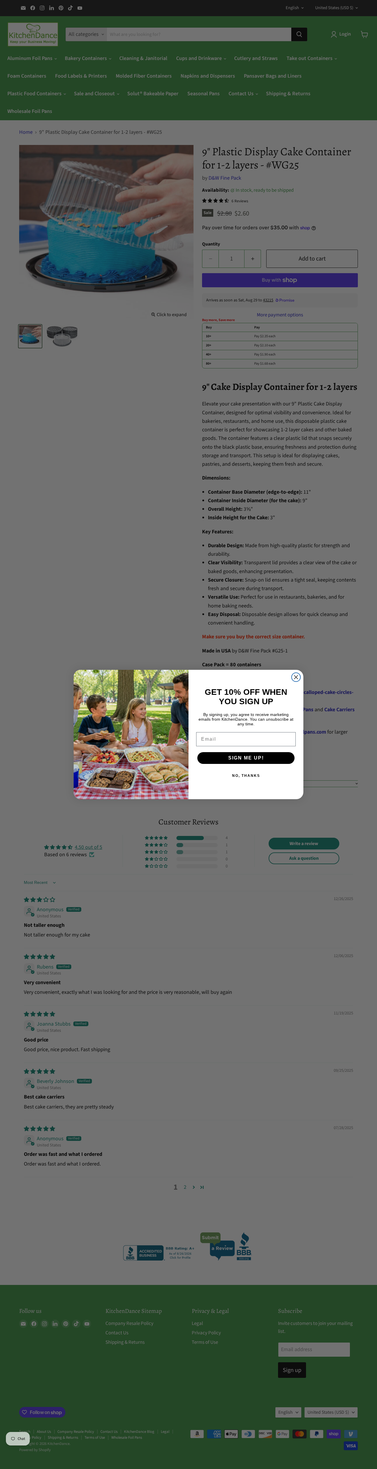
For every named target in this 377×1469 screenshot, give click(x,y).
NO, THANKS (246, 776)
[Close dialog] (296, 677)
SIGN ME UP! (246, 757)
